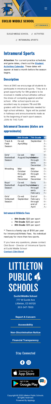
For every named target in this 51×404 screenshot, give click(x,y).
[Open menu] (45, 8)
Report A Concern (26, 317)
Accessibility (25, 324)
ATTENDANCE (42, 25)
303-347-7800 (25, 307)
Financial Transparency (25, 340)
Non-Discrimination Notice (26, 332)
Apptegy (31, 400)
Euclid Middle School (17, 34)
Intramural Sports (28, 40)
